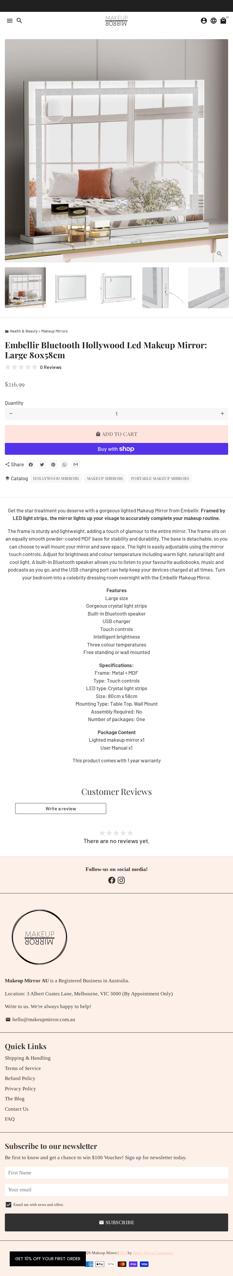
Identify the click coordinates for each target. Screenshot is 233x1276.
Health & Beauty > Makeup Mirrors (36, 331)
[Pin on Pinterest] (53, 464)
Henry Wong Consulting (153, 1253)
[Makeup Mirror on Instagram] (121, 880)
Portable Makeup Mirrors (160, 478)
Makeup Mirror (104, 1253)
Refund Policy (20, 1078)
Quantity (14, 403)
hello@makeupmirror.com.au (40, 1019)
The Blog (15, 1099)
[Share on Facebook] (30, 464)
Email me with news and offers (38, 1204)
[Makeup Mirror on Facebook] (111, 880)
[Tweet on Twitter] (42, 464)
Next (222, 151)
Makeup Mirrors (105, 478)
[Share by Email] (75, 464)
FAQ (10, 1119)
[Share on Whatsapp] (64, 464)
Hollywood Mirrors (56, 478)
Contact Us (17, 1109)
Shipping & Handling (28, 1058)
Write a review (61, 808)
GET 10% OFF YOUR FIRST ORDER (47, 1259)
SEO (123, 1253)
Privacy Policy (20, 1089)
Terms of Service (23, 1068)
